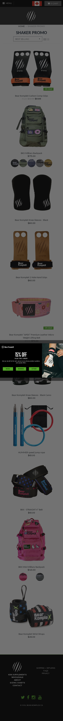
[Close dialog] (61, 345)
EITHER (34, 369)
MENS (8, 369)
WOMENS (21, 369)
